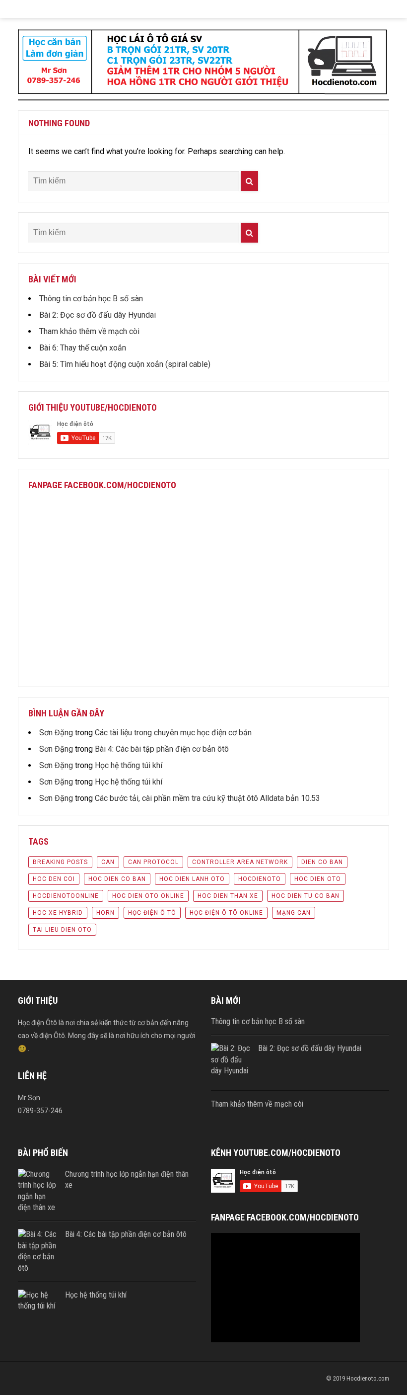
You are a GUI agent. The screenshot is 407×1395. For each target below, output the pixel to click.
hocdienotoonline (66, 895)
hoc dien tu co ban (305, 895)
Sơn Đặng (56, 732)
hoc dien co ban (117, 878)
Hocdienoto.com (367, 1378)
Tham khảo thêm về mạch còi (89, 331)
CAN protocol (153, 862)
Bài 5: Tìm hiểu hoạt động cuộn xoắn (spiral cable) (124, 364)
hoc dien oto (317, 878)
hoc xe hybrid (58, 912)
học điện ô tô (152, 912)
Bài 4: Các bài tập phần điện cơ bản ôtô (162, 749)
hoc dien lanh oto (192, 878)
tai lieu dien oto (62, 929)
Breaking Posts (60, 862)
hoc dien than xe (228, 895)
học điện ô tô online (226, 912)
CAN (108, 862)
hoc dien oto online (148, 895)
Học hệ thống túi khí (128, 765)
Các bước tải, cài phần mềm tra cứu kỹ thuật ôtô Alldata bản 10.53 (207, 798)
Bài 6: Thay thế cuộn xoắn (82, 347)
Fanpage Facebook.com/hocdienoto (102, 485)
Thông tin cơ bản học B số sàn (91, 298)
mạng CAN (293, 912)
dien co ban (322, 862)
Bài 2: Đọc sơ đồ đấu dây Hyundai (97, 315)
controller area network (240, 862)
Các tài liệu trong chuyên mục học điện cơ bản (173, 732)
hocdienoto (259, 878)
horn (105, 912)
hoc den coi (54, 878)
